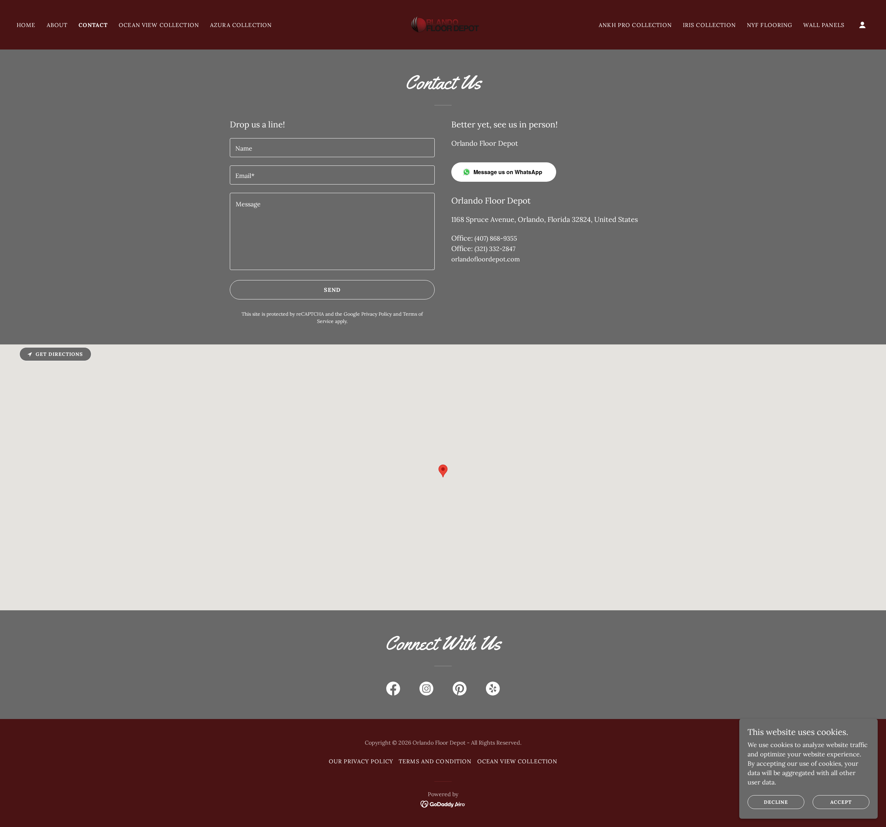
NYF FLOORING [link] (770, 24)
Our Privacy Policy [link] (361, 761)
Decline (776, 802)
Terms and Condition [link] (435, 761)
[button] (862, 25)
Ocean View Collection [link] (159, 24)
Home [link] (26, 24)
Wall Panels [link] (823, 24)
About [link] (57, 24)
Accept (841, 802)
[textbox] (332, 147)
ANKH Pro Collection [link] (635, 24)
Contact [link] (93, 24)
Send (332, 289)
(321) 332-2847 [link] (494, 249)
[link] (443, 24)
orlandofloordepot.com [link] (485, 259)
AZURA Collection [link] (241, 24)
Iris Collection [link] (709, 24)
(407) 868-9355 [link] (495, 238)
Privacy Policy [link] (376, 314)
